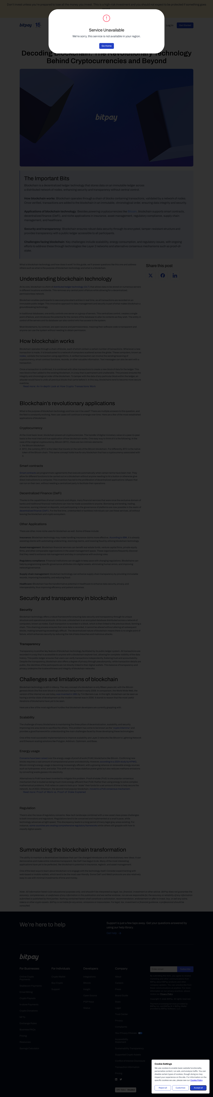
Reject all (163, 1088)
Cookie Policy (196, 1080)
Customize (180, 1088)
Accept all (198, 1088)
